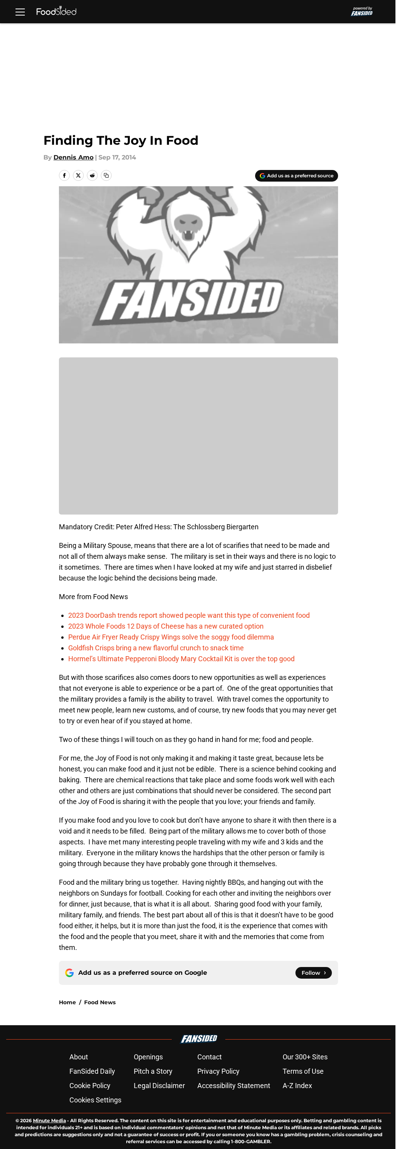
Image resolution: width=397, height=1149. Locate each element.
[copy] (106, 175)
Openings (148, 1057)
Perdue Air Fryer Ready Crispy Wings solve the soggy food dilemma (171, 637)
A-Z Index (297, 1085)
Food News (100, 1002)
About (78, 1057)
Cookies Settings (95, 1100)
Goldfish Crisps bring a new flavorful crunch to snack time (156, 648)
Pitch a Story (153, 1071)
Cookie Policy (89, 1085)
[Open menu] (20, 11)
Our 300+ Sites (305, 1057)
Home (67, 1002)
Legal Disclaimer (159, 1085)
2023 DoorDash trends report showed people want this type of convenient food (189, 615)
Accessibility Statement (233, 1085)
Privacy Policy (218, 1071)
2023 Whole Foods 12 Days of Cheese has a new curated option (166, 626)
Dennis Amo (73, 157)
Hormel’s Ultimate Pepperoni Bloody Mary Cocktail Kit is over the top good (181, 659)
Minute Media (49, 1120)
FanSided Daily (92, 1071)
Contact (209, 1057)
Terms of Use (303, 1071)
